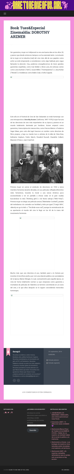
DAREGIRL (51, 354)
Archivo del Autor (14, 380)
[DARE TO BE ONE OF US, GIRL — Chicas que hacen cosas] (37, 5)
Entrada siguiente (54, 363)
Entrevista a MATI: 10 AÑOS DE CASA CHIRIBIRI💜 (60, 424)
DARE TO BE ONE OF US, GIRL (19, 469)
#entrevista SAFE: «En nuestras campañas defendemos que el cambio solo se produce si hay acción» (61, 455)
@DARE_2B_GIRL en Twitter (18, 380)
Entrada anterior (53, 360)
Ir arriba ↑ (66, 469)
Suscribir (33, 430)
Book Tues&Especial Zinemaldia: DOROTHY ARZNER (30, 32)
